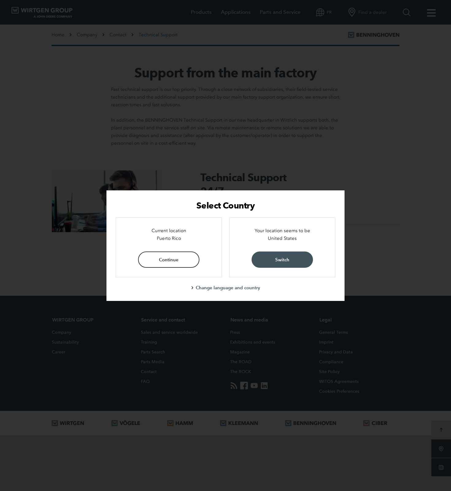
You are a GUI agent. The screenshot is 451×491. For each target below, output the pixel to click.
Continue (169, 260)
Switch (282, 260)
